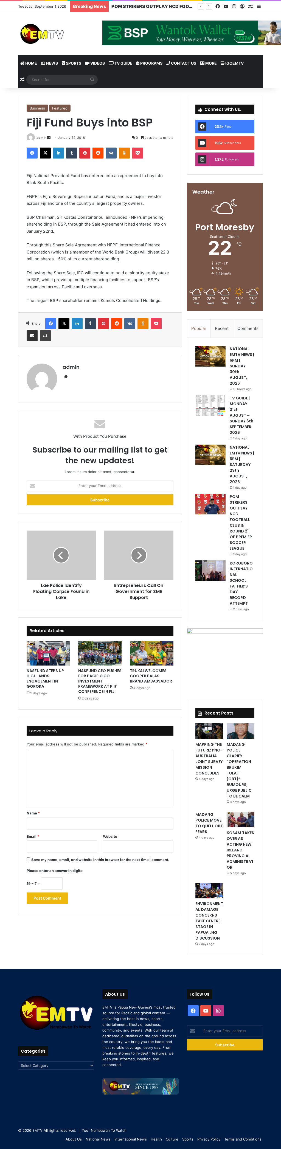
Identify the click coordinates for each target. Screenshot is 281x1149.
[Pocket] (137, 153)
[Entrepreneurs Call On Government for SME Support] (138, 555)
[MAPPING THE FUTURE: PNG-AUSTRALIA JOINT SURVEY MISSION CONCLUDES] (209, 731)
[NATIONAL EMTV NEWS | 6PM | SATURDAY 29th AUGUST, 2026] (210, 455)
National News (98, 1139)
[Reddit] (97, 153)
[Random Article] (250, 6)
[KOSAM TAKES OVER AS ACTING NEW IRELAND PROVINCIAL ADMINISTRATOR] (240, 819)
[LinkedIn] (58, 153)
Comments (247, 328)
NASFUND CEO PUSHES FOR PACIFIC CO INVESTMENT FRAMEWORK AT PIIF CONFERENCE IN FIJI (100, 681)
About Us (74, 1139)
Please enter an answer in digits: (55, 870)
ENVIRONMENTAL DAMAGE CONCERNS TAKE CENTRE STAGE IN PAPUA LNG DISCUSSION (209, 921)
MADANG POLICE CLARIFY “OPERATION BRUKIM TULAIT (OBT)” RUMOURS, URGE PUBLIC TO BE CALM (239, 770)
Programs (150, 63)
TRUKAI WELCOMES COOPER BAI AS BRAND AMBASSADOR (151, 676)
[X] (45, 153)
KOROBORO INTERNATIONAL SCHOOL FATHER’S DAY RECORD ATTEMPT (241, 583)
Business (37, 108)
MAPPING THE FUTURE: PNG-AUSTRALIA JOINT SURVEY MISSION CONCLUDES (209, 759)
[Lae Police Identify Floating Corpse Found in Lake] (61, 555)
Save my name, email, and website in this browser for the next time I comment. (100, 859)
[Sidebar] (259, 6)
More (210, 63)
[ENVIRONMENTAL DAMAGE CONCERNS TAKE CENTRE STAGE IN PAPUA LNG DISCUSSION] (209, 891)
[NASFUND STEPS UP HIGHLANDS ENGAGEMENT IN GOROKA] (48, 653)
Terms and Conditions (243, 1139)
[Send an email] (48, 138)
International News (130, 1139)
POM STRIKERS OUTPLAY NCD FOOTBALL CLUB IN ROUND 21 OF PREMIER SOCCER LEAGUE (241, 522)
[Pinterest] (84, 153)
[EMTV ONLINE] (56, 33)
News (51, 63)
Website (110, 836)
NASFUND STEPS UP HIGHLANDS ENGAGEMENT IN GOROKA (45, 678)
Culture (172, 1139)
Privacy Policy (208, 1139)
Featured (60, 108)
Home (30, 63)
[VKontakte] (111, 153)
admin (41, 138)
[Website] (66, 376)
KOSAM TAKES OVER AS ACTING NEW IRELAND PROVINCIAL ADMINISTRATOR (240, 850)
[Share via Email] (32, 335)
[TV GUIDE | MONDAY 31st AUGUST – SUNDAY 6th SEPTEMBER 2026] (210, 405)
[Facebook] (217, 6)
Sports (73, 63)
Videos (97, 63)
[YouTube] (226, 6)
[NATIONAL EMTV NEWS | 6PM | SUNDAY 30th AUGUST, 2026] (210, 356)
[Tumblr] (71, 153)
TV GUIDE (123, 63)
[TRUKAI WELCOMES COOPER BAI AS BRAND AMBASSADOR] (151, 653)
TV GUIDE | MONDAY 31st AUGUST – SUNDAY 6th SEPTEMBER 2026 (241, 415)
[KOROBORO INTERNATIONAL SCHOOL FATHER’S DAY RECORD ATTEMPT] (210, 570)
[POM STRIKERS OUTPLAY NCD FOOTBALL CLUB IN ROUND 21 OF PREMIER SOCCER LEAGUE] (210, 504)
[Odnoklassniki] (124, 153)
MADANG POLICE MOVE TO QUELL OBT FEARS (209, 823)
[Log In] (242, 6)
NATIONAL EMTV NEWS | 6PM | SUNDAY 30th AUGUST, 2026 (242, 366)
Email (33, 836)
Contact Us (183, 63)
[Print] (45, 335)
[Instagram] (234, 6)
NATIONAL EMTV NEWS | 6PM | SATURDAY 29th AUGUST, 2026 (242, 465)
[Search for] (92, 80)
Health (156, 1139)
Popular (198, 328)
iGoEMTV (234, 63)
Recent (222, 328)
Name (33, 813)
